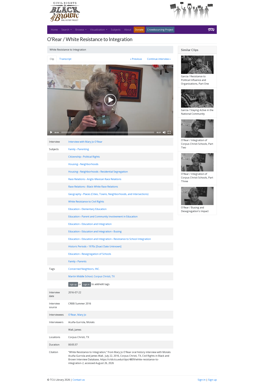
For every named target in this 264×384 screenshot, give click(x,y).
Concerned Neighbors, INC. (84, 269)
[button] (110, 100)
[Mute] (164, 132)
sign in (86, 284)
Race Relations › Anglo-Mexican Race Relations (94, 179)
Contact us (79, 379)
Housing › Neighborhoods (83, 164)
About (127, 29)
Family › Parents (77, 261)
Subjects (116, 29)
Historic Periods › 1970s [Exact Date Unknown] (94, 246)
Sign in (201, 379)
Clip (52, 59)
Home (54, 29)
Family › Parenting (78, 149)
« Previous (136, 59)
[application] (110, 100)
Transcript (65, 59)
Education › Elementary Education (87, 209)
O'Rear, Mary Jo (77, 314)
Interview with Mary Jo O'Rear (85, 141)
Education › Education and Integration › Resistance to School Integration (109, 239)
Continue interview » (159, 59)
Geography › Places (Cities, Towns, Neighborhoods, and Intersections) (108, 194)
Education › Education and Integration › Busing (95, 231)
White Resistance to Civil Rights (86, 201)
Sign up (212, 379)
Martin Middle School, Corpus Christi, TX (91, 276)
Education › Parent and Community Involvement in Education (103, 216)
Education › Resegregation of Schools (89, 254)
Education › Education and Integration (90, 224)
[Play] (51, 132)
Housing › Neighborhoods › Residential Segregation (98, 171)
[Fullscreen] (169, 132)
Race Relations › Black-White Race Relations (93, 186)
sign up (73, 284)
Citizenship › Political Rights (84, 156)
